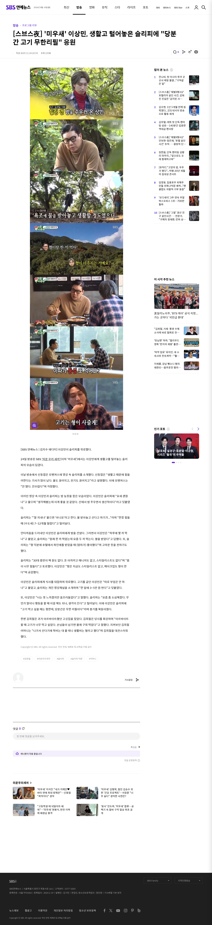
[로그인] (196, 7)
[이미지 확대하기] (34, 425)
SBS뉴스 (167, 7)
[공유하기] (184, 52)
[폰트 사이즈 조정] (190, 52)
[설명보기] (171, 69)
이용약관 (42, 910)
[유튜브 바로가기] (118, 910)
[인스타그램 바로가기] (125, 910)
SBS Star (178, 7)
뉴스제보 (14, 910)
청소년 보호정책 (87, 910)
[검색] (204, 7)
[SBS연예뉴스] (18, 7)
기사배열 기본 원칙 (112, 892)
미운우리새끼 (21, 783)
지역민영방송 (184, 880)
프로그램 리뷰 (29, 25)
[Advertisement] (76, 834)
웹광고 (28, 910)
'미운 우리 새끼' (51, 459)
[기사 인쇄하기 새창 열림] (196, 52)
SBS (158, 7)
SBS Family (152, 880)
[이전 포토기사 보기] (192, 429)
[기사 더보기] (30, 783)
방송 (15, 25)
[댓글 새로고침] (23, 728)
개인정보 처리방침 (63, 910)
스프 (187, 7)
